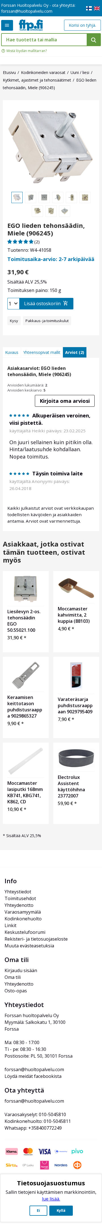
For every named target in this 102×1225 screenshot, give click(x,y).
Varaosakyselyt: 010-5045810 (35, 1114)
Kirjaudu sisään (21, 970)
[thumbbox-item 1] (17, 197)
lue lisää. (51, 1199)
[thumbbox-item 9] (64, 211)
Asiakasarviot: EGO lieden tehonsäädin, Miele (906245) (39, 371)
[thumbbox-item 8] (51, 211)
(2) (37, 241)
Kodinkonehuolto (23, 919)
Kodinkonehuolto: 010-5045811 (38, 1121)
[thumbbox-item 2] (30, 197)
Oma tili (13, 977)
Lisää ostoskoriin (42, 303)
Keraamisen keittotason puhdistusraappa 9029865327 (24, 706)
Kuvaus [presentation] (11, 352)
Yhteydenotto (19, 905)
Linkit (10, 925)
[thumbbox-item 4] (57, 197)
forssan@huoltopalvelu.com (26, 11)
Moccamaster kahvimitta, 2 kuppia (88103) (74, 615)
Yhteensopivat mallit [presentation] (41, 352)
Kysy (14, 320)
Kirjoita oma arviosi (65, 400)
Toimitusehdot (20, 898)
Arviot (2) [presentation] (74, 352)
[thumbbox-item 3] (44, 197)
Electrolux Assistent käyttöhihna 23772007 (71, 786)
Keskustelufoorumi (25, 932)
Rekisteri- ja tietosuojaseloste (36, 939)
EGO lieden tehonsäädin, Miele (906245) (46, 229)
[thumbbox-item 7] (37, 211)
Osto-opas (16, 991)
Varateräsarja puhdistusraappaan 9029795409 (75, 705)
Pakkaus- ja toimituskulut (47, 320)
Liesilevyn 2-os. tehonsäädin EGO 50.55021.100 (24, 620)
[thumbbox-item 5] (71, 197)
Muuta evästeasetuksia (29, 946)
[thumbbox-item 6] (85, 197)
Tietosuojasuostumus (51, 1182)
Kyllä (61, 1210)
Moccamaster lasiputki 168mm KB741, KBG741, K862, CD (25, 792)
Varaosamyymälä (23, 912)
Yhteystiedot (18, 892)
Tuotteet (7, 25)
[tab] (12, 352)
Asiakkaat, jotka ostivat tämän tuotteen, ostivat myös (44, 552)
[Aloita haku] (94, 39)
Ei (38, 1210)
